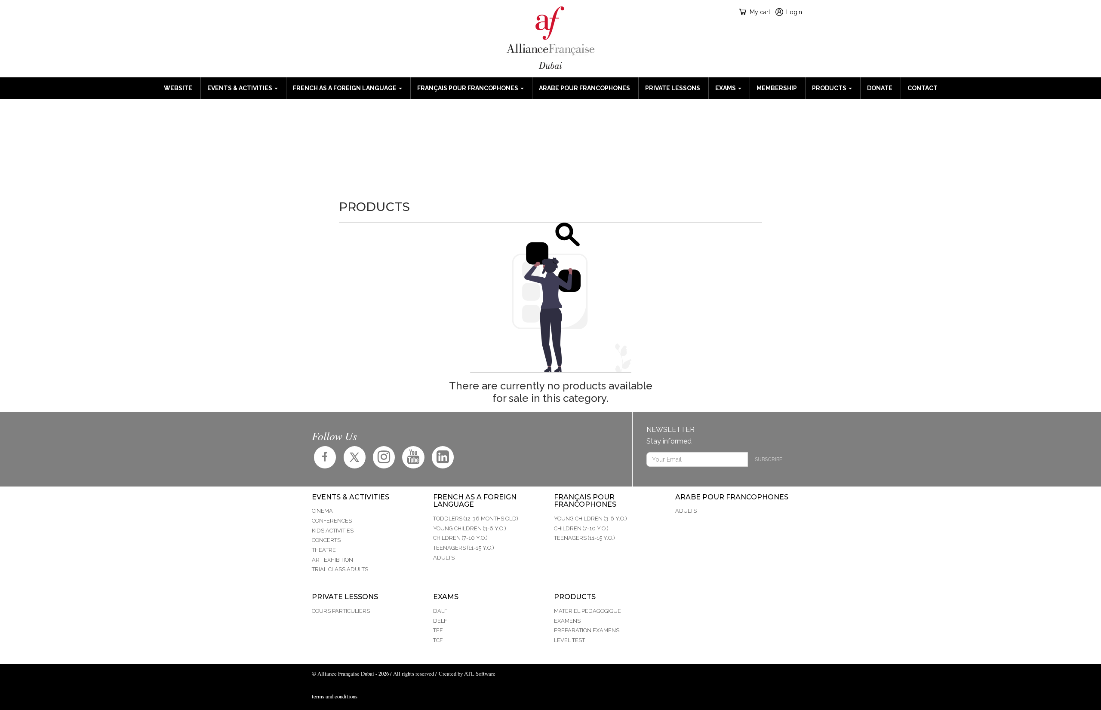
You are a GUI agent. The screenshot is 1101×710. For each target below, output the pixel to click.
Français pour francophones (468, 88)
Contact (922, 88)
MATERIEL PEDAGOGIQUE (587, 611)
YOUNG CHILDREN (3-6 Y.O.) (469, 528)
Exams (726, 88)
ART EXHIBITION (332, 560)
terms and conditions (334, 696)
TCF (438, 640)
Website (178, 88)
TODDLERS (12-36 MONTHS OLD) (475, 518)
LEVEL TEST (569, 640)
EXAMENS (567, 621)
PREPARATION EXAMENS (586, 630)
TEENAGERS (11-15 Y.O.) (463, 548)
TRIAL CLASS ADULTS (340, 569)
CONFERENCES (332, 520)
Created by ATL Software (467, 673)
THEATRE (324, 550)
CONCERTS (326, 540)
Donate (879, 88)
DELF (440, 621)
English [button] (319, 12)
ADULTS (444, 557)
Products (830, 88)
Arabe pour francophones (584, 88)
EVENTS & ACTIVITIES (240, 88)
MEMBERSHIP (777, 88)
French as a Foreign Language (345, 88)
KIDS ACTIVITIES (333, 530)
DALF (440, 611)
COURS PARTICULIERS (341, 611)
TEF (438, 630)
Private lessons (672, 88)
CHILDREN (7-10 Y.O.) (460, 538)
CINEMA (322, 511)
